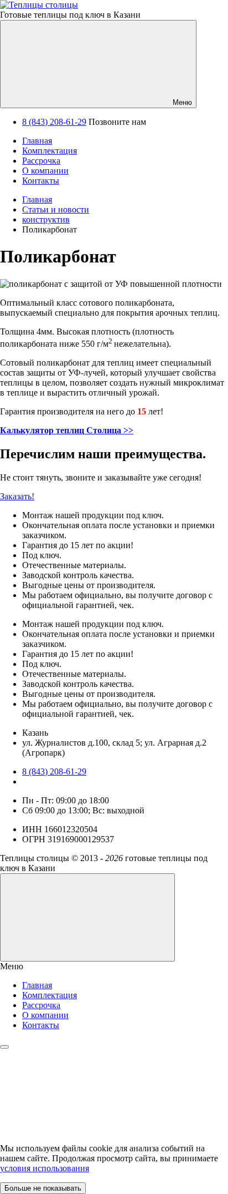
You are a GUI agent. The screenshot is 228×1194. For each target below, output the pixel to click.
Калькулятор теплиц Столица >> (66, 430)
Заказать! (17, 496)
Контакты (40, 1025)
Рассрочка (41, 1005)
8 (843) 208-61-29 (54, 122)
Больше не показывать (42, 1188)
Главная (37, 985)
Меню (181, 102)
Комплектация (49, 995)
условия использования (44, 1168)
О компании (45, 1015)
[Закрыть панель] (4, 1047)
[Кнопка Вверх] (87, 917)
